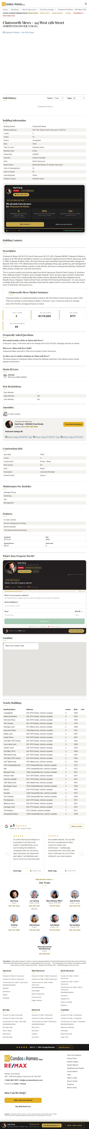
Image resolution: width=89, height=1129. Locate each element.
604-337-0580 (14, 930)
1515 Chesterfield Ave (12, 765)
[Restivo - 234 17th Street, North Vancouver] (82, 789)
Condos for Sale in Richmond (42, 1018)
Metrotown (7, 1034)
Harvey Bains (75, 925)
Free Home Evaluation (73, 424)
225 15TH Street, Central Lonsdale (39, 716)
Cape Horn (64, 1037)
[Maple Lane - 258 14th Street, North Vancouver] (82, 734)
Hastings (6, 998)
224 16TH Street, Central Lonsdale (39, 751)
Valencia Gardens (10, 716)
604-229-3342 (32, 427)
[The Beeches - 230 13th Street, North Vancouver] (82, 800)
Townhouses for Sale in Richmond (44, 1021)
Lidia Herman (34, 925)
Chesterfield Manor (11, 814)
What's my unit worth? (64, 224)
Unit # (79, 611)
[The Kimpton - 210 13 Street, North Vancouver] (82, 810)
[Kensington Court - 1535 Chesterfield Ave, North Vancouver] (82, 786)
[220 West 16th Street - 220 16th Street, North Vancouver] (82, 758)
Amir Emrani (75, 901)
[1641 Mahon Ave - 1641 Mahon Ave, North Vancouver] (82, 783)
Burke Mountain (66, 1034)
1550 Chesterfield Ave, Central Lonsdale (41, 796)
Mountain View (9, 772)
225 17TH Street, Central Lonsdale (39, 807)
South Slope (7, 1030)
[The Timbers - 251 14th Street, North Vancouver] (82, 723)
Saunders (35, 1030)
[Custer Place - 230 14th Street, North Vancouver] (82, 737)
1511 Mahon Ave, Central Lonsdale (39, 727)
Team (69, 1075)
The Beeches (9, 800)
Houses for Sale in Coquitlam (71, 1015)
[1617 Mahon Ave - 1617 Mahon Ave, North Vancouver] (82, 762)
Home (5, 9)
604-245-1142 (75, 906)
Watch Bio (34, 908)
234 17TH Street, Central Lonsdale (39, 789)
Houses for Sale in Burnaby (12, 1015)
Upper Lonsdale (66, 1002)
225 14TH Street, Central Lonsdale (39, 748)
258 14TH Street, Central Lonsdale (39, 734)
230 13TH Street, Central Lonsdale (39, 800)
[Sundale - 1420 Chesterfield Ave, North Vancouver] (82, 793)
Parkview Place (9, 720)
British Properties (38, 994)
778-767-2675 (54, 906)
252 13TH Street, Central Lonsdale (39, 776)
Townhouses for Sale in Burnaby (14, 1021)
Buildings (15, 9)
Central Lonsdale (47, 9)
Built (47, 537)
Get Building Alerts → (51, 1125)
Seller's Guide (72, 1078)
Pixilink (16, 1084)
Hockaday (64, 1030)
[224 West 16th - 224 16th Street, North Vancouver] (82, 751)
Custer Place (8, 737)
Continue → (44, 621)
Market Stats (44, 13)
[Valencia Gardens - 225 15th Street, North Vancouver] (82, 716)
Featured (70, 1084)
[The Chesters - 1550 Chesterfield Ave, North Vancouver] (82, 796)
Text (36, 571)
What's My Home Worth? (23, 1100)
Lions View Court (10, 744)
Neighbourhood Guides (75, 1068)
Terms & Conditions (74, 1055)
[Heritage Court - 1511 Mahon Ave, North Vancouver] (82, 727)
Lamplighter (8, 713)
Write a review (76, 826)
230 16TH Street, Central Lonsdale (39, 741)
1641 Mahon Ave (10, 783)
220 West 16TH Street (12, 758)
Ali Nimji (14, 925)
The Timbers (8, 723)
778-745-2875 (54, 930)
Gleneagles (36, 991)
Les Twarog (34, 901)
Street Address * (11, 602)
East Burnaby (7, 1037)
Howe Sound (36, 997)
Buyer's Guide (72, 1081)
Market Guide (33, 13)
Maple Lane (8, 734)
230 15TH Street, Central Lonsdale (39, 713)
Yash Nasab (54, 925)
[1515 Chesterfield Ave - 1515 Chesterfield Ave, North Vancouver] (82, 765)
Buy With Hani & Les (23, 1106)
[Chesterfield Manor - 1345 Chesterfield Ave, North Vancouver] (82, 814)
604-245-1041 (34, 906)
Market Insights (72, 1062)
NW (5, 769)
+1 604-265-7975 (11, 1080)
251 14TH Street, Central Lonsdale (39, 723)
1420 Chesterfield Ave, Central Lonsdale (41, 793)
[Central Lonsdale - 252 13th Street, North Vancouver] (82, 779)
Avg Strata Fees (9, 543)
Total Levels (49, 543)
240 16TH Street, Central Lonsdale (39, 720)
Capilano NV (65, 999)
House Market (72, 1071)
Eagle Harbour (37, 1000)
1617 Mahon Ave (10, 762)
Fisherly (23, 1084)
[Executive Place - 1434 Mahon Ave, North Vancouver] (82, 730)
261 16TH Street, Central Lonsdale (39, 744)
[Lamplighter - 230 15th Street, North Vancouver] (82, 713)
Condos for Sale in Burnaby (12, 1018)
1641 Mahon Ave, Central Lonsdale (39, 783)
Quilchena (6, 991)
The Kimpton (8, 810)
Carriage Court (9, 807)
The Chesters (9, 796)
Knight (5, 995)
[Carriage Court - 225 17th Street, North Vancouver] (82, 807)
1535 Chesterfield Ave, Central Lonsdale (41, 786)
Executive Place (10, 730)
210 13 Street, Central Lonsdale (38, 810)
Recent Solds (72, 1087)
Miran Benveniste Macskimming (44, 948)
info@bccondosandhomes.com (31, 1080)
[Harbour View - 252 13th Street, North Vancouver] (82, 776)
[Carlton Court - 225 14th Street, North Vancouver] (82, 748)
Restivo (6, 789)
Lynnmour (64, 995)
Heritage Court (9, 727)
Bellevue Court (9, 803)
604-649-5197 (44, 954)
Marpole (6, 988)
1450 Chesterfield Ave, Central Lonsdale (41, 772)
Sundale (7, 793)
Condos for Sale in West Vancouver (44, 979)
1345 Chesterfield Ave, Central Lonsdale (41, 814)
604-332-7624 (74, 930)
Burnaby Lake (8, 1027)
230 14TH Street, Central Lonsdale (39, 737)
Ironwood (35, 1037)
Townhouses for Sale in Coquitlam (73, 1021)
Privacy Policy (72, 1058)
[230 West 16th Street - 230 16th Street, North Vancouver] (82, 741)
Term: (50, 98)
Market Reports (57, 13)
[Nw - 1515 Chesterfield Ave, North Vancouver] (82, 769)
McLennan (35, 1027)
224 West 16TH (9, 751)
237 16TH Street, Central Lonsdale (39, 755)
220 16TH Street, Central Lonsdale (39, 758)
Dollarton (64, 1005)
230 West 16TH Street (12, 741)
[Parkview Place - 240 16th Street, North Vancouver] (82, 720)
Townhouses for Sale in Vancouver (15, 982)
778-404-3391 (34, 930)
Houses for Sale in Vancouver (13, 976)
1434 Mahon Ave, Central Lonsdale (39, 730)
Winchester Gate (10, 755)
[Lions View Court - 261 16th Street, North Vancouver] (82, 744)
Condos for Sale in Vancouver (13, 979)
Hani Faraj (14, 901)
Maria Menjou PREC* (54, 901)
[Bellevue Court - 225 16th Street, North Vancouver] (82, 803)
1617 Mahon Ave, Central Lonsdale (39, 762)
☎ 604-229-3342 (21, 194)
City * (6, 611)
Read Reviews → (65, 1047)
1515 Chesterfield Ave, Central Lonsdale (41, 765)
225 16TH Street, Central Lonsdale (39, 803)
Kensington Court (10, 786)
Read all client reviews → (44, 879)
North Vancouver (29, 9)
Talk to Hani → (25, 224)
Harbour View (9, 776)
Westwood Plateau (67, 1027)
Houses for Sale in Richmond (42, 1015)
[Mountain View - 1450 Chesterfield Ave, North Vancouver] (82, 772)
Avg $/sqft (7, 537)
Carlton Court (9, 748)
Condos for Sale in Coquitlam (71, 1018)
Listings (68, 13)
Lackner (34, 1034)
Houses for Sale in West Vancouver (44, 976)
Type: (69, 98)
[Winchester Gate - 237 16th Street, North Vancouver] (82, 755)
